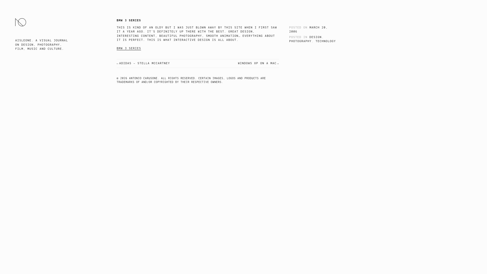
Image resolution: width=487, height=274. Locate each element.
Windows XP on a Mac (257, 63)
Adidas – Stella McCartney (144, 63)
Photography (300, 41)
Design (315, 37)
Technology (326, 41)
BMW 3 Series (129, 48)
